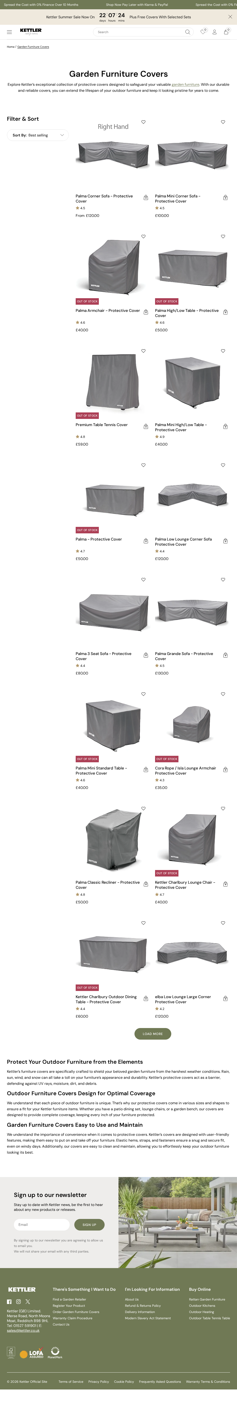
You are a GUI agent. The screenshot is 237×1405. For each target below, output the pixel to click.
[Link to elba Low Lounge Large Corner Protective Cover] (192, 953)
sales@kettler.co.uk (23, 1330)
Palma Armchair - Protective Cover (108, 310)
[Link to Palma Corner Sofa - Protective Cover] (113, 152)
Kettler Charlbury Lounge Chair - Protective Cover (185, 885)
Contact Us (61, 1324)
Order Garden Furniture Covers (76, 1312)
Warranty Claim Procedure (72, 1318)
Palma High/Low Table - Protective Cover (187, 313)
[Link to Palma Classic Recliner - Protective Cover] (113, 839)
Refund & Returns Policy (143, 1306)
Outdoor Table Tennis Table (209, 1318)
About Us (132, 1299)
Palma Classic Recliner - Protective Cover (108, 885)
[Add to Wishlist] (143, 122)
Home (11, 47)
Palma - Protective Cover (99, 539)
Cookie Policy (124, 1382)
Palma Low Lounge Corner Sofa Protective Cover (183, 542)
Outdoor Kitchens (202, 1306)
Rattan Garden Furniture (207, 1299)
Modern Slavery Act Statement (148, 1318)
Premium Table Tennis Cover (102, 424)
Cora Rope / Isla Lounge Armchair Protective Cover (185, 771)
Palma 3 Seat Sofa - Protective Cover (103, 656)
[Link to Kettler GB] (31, 32)
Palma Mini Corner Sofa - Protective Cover (177, 198)
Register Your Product (69, 1306)
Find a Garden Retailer (69, 1299)
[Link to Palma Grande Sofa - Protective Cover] (192, 610)
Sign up (89, 1225)
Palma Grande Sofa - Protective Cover (184, 656)
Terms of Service (71, 1382)
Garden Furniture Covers (33, 47)
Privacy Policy (98, 1382)
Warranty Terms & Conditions (208, 1382)
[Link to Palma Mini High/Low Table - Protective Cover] (192, 381)
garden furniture (185, 84)
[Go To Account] (214, 32)
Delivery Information (140, 1312)
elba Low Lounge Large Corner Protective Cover (183, 999)
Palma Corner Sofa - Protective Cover (104, 198)
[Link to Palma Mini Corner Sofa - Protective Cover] (192, 152)
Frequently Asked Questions (160, 1382)
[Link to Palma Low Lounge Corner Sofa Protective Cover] (192, 495)
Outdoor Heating (201, 1312)
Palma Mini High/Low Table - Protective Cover (181, 427)
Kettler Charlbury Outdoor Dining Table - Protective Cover (106, 999)
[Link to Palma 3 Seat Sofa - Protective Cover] (113, 610)
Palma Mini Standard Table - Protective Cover (101, 771)
